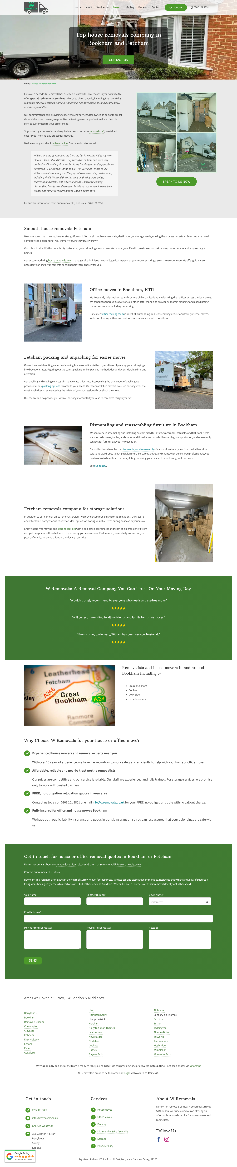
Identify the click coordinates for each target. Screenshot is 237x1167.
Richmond (159, 1010)
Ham (91, 1010)
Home (27, 83)
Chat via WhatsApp (42, 1126)
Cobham (29, 1035)
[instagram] (166, 1139)
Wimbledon (160, 1050)
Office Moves (104, 1117)
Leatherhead (96, 1032)
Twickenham (161, 1041)
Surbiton (158, 1019)
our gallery (100, 466)
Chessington (31, 1026)
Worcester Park (162, 1054)
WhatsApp (195, 1066)
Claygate (29, 1031)
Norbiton (94, 1041)
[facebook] (158, 1139)
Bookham (29, 1018)
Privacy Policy (105, 1146)
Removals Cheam (34, 1022)
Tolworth (159, 1037)
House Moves (104, 1110)
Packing (101, 1124)
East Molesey (31, 1040)
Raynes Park (96, 1054)
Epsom (28, 1044)
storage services (67, 529)
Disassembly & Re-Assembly (112, 1132)
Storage (101, 1139)
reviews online (60, 143)
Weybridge (160, 1046)
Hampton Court (98, 1015)
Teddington (160, 1028)
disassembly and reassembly (138, 449)
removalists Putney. (49, 872)
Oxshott (93, 1046)
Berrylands (30, 1013)
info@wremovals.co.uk (108, 802)
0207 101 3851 (39, 1110)
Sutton (157, 1024)
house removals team (60, 260)
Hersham (94, 1024)
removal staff (96, 131)
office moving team (113, 314)
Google (126, 1073)
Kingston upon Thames (102, 1028)
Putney (93, 1050)
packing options (51, 386)
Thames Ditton (162, 1032)
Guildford (29, 1053)
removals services (66, 865)
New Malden (96, 1037)
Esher (27, 1048)
